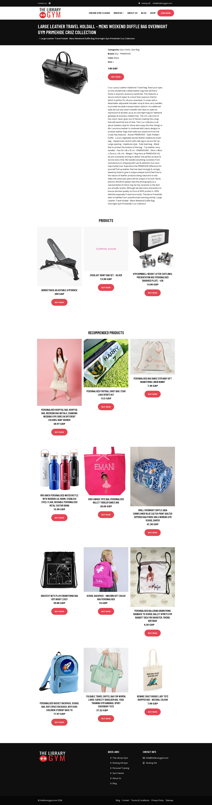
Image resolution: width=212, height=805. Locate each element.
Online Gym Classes (99, 13)
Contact (125, 800)
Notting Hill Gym (120, 763)
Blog (143, 13)
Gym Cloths (125, 49)
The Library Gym (120, 758)
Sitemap (169, 800)
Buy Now (115, 77)
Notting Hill (145, 3)
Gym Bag (135, 49)
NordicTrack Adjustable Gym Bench (59, 290)
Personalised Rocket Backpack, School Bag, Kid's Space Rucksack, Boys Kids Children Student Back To (59, 706)
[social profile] (50, 3)
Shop (153, 13)
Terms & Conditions (140, 800)
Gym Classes (118, 773)
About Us (132, 13)
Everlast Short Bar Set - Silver (106, 275)
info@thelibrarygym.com (162, 3)
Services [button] (118, 13)
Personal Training (121, 768)
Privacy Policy (157, 800)
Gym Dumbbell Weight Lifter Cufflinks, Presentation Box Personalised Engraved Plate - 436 (152, 277)
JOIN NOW (166, 13)
